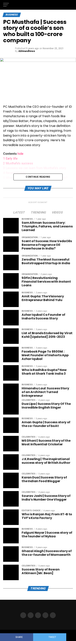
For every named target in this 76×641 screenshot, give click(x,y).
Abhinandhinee (26, 51)
